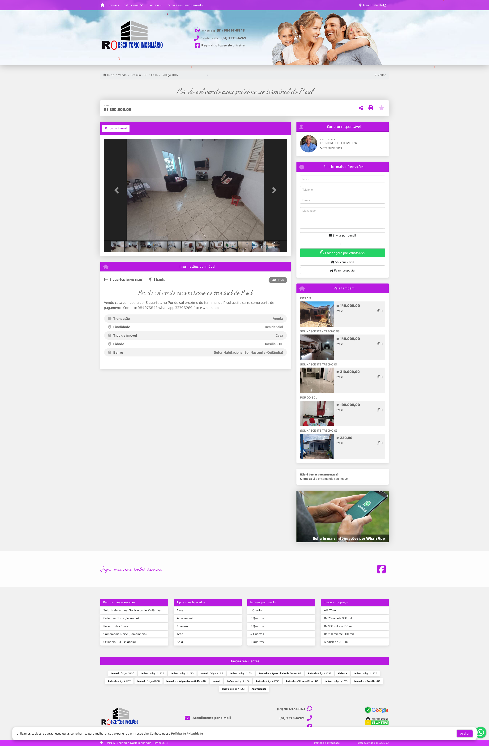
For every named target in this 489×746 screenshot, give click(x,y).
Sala (180, 642)
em (280, 673)
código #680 (148, 681)
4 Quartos (257, 634)
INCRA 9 (305, 298)
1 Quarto (256, 610)
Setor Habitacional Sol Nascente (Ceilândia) (132, 610)
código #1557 (365, 673)
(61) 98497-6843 (231, 30)
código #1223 (336, 681)
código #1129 (212, 673)
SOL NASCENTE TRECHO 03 (319, 430)
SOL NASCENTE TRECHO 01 (318, 364)
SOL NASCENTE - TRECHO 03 (320, 331)
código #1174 (238, 681)
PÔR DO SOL (308, 397)
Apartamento (185, 618)
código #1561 (233, 689)
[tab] (116, 128)
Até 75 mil (330, 610)
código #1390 (267, 681)
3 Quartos (257, 626)
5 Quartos (257, 642)
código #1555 (152, 673)
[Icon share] (381, 569)
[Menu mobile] (102, 5)
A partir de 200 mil (336, 642)
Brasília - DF (139, 75)
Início (110, 75)
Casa (154, 75)
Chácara (182, 626)
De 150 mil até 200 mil (339, 634)
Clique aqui (307, 478)
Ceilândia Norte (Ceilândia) (121, 618)
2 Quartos (257, 618)
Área (180, 634)
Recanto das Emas (115, 626)
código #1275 (182, 673)
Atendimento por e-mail (211, 717)
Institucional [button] (131, 5)
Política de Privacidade (187, 733)
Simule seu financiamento (185, 5)
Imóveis (114, 5)
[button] (117, 190)
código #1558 (319, 673)
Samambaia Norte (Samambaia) (125, 634)
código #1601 (241, 673)
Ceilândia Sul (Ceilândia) (119, 642)
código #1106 (122, 673)
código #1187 (119, 681)
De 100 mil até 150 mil (338, 626)
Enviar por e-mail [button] (344, 235)
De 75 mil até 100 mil (338, 618)
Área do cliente (372, 5)
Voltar (381, 75)
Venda (122, 75)
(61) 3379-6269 (233, 38)
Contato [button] (153, 5)
